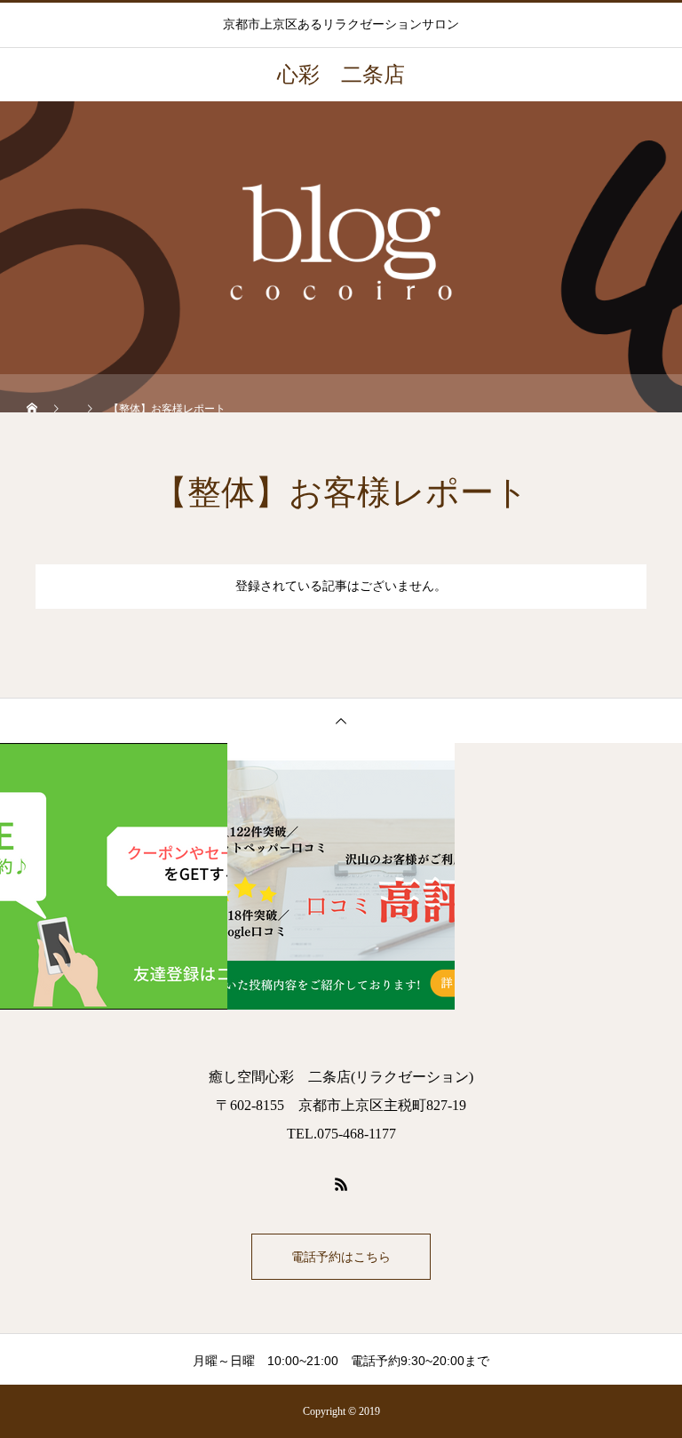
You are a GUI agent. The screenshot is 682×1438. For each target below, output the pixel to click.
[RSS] (341, 1184)
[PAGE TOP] (341, 720)
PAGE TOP (649, 1373)
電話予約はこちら (341, 1257)
